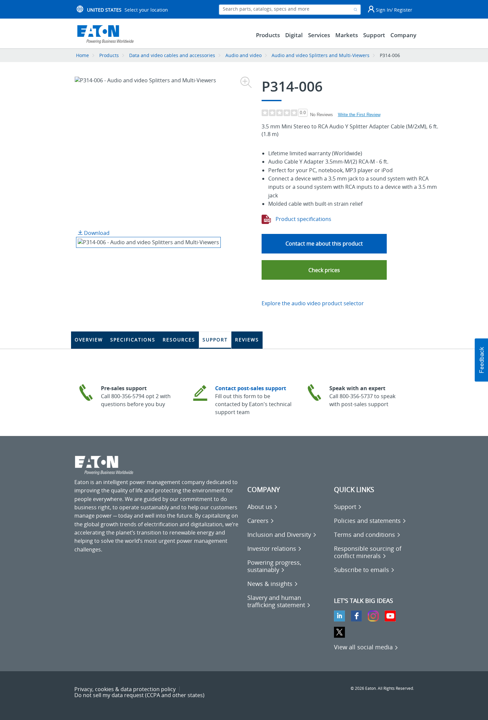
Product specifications (302, 219)
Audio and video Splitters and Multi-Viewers (320, 55)
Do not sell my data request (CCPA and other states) (139, 695)
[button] (324, 270)
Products (109, 55)
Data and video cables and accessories (172, 55)
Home (82, 55)
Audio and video (243, 55)
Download (96, 233)
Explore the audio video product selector (313, 303)
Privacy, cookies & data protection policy (125, 689)
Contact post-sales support (250, 388)
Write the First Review (359, 114)
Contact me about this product (324, 243)
